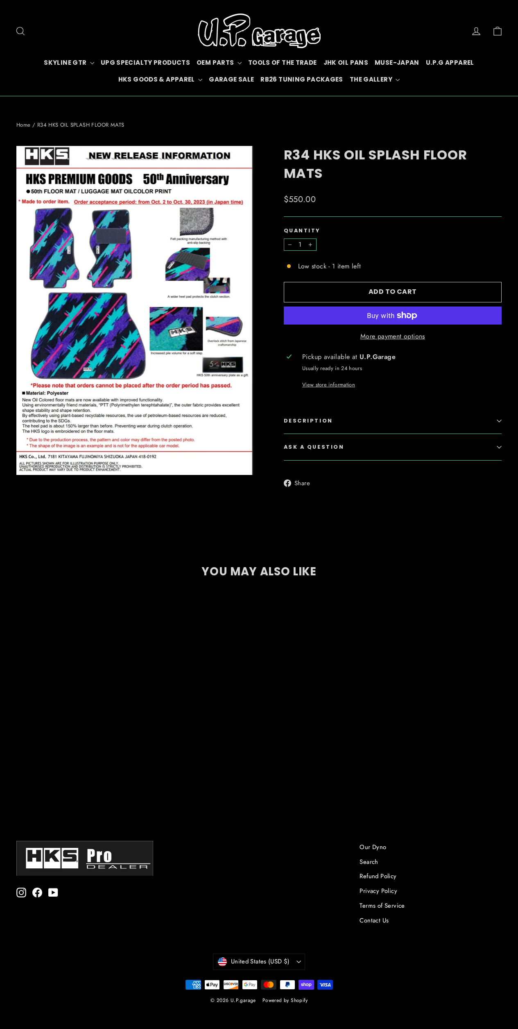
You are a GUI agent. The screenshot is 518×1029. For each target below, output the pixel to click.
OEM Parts (216, 62)
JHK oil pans (346, 62)
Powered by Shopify (285, 1000)
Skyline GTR (66, 62)
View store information (328, 384)
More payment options (392, 336)
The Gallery (372, 79)
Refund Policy (378, 876)
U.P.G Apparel (450, 62)
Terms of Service (382, 905)
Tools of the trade (282, 62)
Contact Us (374, 920)
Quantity (302, 230)
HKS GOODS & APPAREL (157, 79)
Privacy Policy (378, 890)
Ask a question (314, 446)
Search (369, 861)
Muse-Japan (397, 62)
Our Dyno (373, 847)
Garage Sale (231, 79)
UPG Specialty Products (145, 62)
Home (23, 125)
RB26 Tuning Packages (301, 79)
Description (308, 420)
